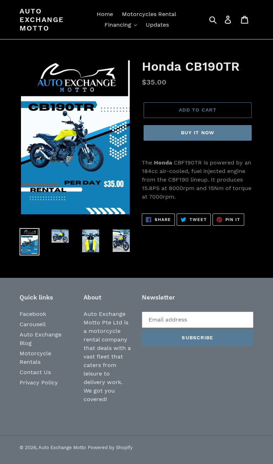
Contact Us (35, 372)
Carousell (33, 324)
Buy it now (197, 132)
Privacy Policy (39, 382)
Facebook (33, 314)
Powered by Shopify (110, 447)
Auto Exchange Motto (42, 19)
